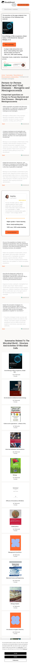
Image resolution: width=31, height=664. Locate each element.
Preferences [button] (25, 649)
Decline (15, 656)
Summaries (9, 75)
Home (3, 75)
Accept (15, 653)
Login (14, 4)
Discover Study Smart (23, 4)
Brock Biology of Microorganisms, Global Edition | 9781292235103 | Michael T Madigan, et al (14, 37)
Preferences (15, 660)
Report (3, 123)
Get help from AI (25, 123)
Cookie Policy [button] (20, 647)
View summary (9, 44)
